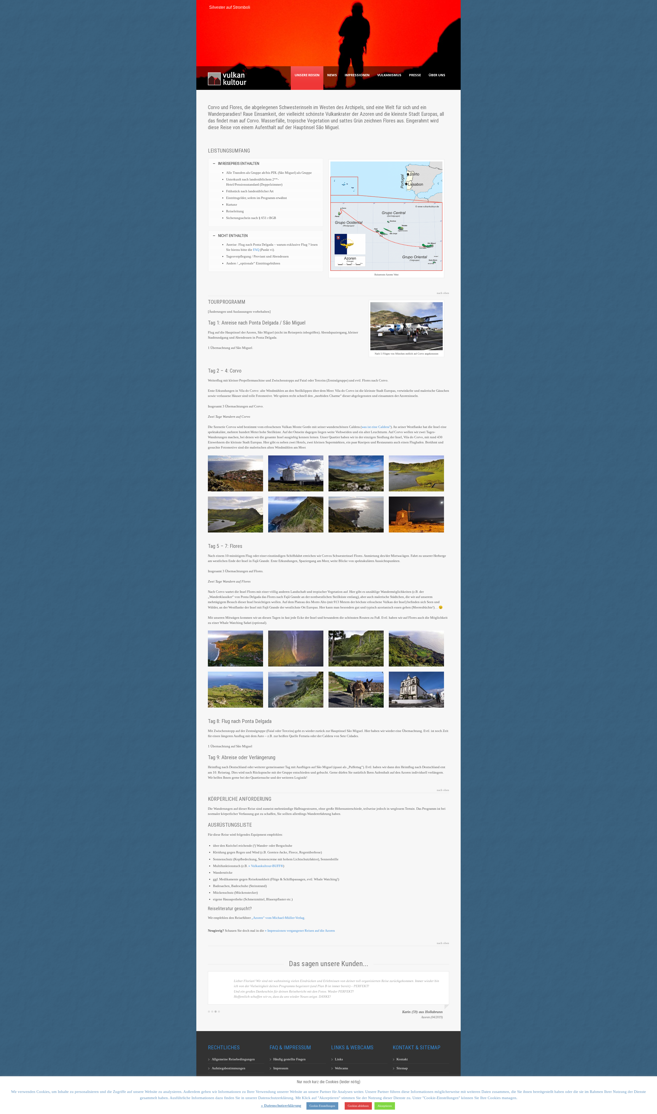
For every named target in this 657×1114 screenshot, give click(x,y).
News (332, 75)
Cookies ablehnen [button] (358, 1105)
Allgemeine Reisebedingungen (233, 1059)
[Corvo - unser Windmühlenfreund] (416, 514)
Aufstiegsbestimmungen (228, 1068)
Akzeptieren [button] (385, 1105)
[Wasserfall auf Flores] (295, 649)
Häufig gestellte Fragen (289, 1059)
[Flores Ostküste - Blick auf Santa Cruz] (416, 649)
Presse (415, 75)
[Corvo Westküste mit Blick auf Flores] (356, 514)
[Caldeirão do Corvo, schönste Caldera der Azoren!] (356, 473)
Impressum (280, 1068)
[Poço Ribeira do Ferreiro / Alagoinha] (356, 649)
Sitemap (402, 1068)
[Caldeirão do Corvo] (416, 473)
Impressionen (357, 75)
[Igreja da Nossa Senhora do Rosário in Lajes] (416, 690)
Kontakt (402, 1059)
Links (339, 1059)
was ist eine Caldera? (376, 427)
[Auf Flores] (356, 690)
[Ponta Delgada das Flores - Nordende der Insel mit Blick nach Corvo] (235, 690)
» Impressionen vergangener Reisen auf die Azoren (300, 930)
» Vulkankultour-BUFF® (265, 866)
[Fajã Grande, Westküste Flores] (235, 649)
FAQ (256, 250)
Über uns (437, 75)
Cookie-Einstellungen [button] (322, 1105)
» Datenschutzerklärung (281, 1105)
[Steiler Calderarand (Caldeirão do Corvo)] (235, 514)
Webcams (341, 1068)
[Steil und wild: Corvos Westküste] (295, 514)
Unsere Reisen (307, 75)
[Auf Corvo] (295, 473)
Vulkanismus (389, 75)
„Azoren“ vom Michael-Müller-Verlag (278, 918)
